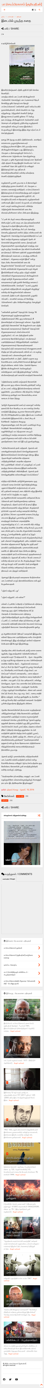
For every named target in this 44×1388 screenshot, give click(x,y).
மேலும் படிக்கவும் (16, 1031)
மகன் (9, 1086)
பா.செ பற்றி (10, 16)
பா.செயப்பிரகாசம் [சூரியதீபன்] (22, 4)
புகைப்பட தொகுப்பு (15, 1272)
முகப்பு (3, 16)
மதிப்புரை (19, 16)
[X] (10, 1379)
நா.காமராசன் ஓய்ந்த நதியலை (21, 1123)
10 (7, 1332)
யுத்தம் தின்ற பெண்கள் (15, 860)
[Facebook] (4, 1379)
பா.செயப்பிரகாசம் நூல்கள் (19, 1054)
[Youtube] (16, 1379)
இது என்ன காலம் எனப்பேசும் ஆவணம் (21, 838)
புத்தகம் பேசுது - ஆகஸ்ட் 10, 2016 (20, 790)
